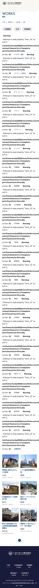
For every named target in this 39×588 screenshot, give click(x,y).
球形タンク (17, 374)
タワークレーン (18, 92)
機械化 (16, 298)
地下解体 (16, 223)
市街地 (16, 242)
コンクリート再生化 (20, 73)
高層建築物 (17, 449)
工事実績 (7, 29)
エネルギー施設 (18, 54)
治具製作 (16, 317)
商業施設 (16, 186)
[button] (35, 3)
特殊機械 (16, 336)
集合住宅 (16, 411)
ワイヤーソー (18, 129)
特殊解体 (16, 355)
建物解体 (16, 261)
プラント (16, 111)
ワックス (16, 148)
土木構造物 (17, 205)
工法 (17, 29)
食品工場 (16, 430)
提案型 (16, 280)
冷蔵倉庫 (16, 167)
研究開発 (27, 29)
